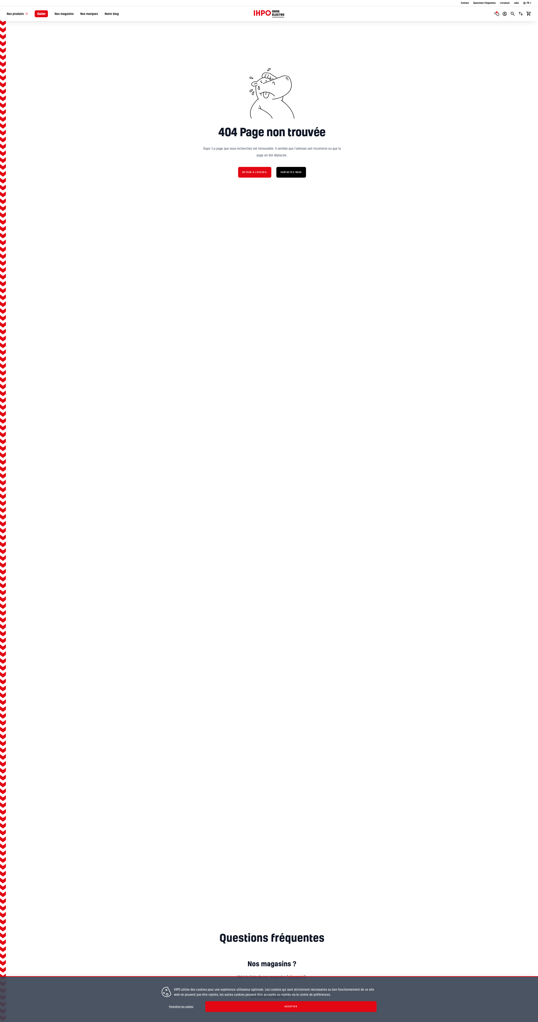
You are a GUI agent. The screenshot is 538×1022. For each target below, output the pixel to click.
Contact (465, 2)
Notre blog (112, 14)
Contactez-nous (291, 172)
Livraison (505, 2)
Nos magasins (64, 14)
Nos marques (89, 14)
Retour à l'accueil (254, 172)
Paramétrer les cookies (181, 1006)
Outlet (41, 14)
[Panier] (528, 13)
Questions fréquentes (484, 2)
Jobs (516, 2)
